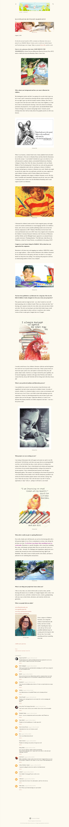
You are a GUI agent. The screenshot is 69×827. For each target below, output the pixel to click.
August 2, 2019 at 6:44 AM (30, 682)
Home (20, 12)
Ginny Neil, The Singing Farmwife (27, 706)
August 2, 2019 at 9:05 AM (32, 713)
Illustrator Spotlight (22, 650)
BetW (20, 674)
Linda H (21, 772)
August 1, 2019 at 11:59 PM (27, 674)
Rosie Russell (22, 697)
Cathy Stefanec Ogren (24, 765)
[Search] (53, 3)
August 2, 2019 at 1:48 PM (26, 733)
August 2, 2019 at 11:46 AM (34, 727)
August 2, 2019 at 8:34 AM (31, 697)
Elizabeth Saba (22, 713)
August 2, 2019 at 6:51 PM (31, 740)
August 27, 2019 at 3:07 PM (30, 785)
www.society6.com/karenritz (22, 613)
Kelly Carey (21, 785)
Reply (20, 663)
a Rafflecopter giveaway (20, 643)
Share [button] (16, 648)
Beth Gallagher (22, 666)
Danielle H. (21, 682)
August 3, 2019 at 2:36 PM (29, 757)
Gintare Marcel (38, 820)
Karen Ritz (35, 32)
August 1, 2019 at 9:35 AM (32, 666)
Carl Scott (21, 757)
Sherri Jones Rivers (23, 727)
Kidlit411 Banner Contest (28, 43)
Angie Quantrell (22, 657)
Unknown (21, 778)
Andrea (21, 690)
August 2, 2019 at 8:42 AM (40, 706)
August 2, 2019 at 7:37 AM (28, 690)
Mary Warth (22, 720)
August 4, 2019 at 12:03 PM (35, 765)
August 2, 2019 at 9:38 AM (30, 720)
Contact (25, 12)
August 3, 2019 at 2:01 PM (30, 747)
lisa (20, 734)
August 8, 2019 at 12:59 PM (29, 778)
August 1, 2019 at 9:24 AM (32, 657)
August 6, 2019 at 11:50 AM (28, 771)
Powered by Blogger (36, 818)
